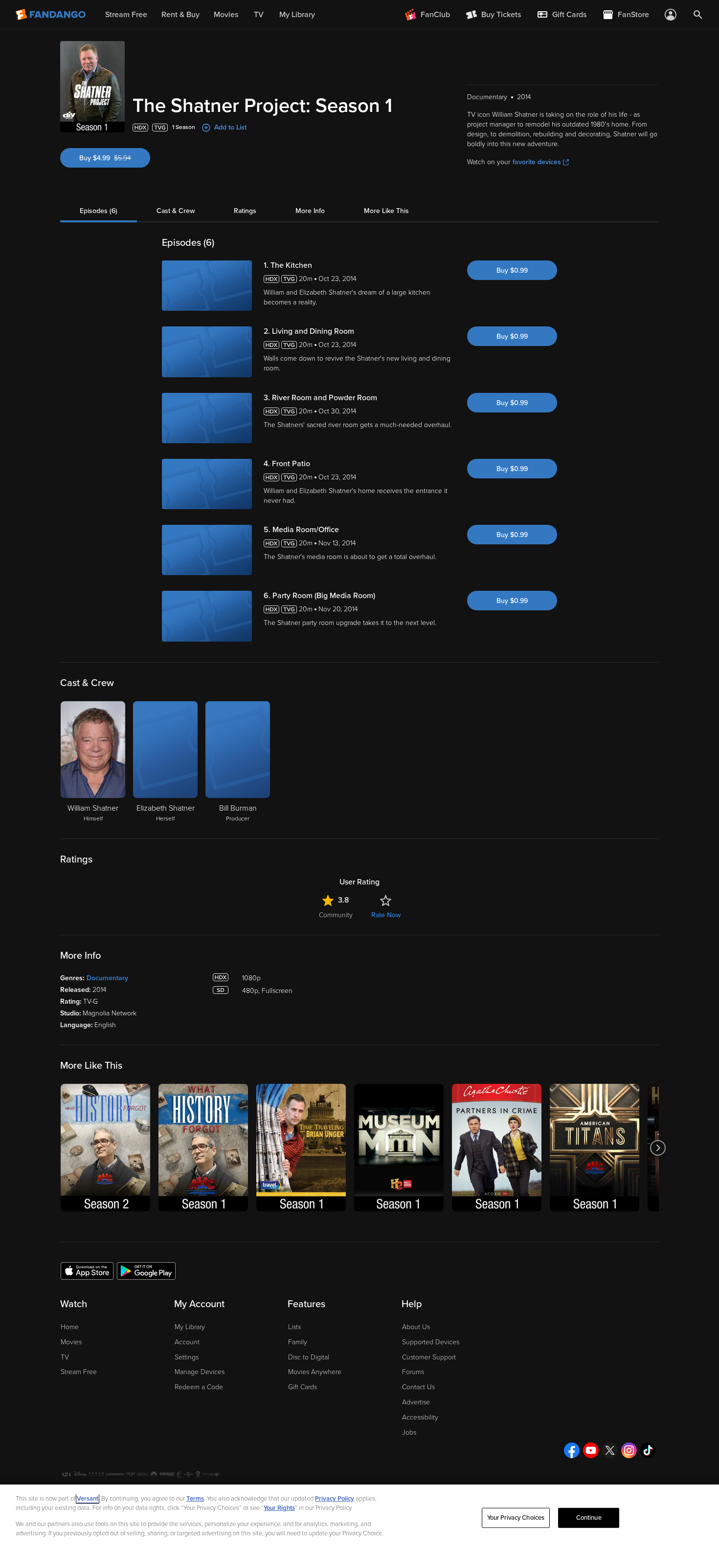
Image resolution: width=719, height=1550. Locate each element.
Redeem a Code (199, 1387)
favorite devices (537, 162)
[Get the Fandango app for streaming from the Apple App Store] (87, 1270)
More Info (310, 211)
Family (297, 1342)
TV (65, 1357)
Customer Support (429, 1357)
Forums (413, 1372)
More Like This (386, 211)
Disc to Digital (308, 1357)
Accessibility (420, 1417)
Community (336, 915)
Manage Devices (200, 1372)
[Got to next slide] (658, 1147)
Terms (195, 1499)
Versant (87, 1499)
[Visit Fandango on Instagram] (629, 1450)
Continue (589, 1518)
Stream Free (79, 1372)
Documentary (107, 978)
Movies (71, 1342)
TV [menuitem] (259, 15)
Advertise (416, 1402)
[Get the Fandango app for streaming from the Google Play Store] (146, 1270)
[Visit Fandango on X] (610, 1450)
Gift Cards (302, 1387)
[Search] (698, 14)
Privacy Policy (334, 1499)
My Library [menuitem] (297, 15)
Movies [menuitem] (226, 15)
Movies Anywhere (314, 1372)
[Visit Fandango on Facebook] (571, 1450)
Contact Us (418, 1387)
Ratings (245, 211)
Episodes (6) (98, 211)
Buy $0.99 (512, 270)
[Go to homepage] (51, 14)
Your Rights (279, 1508)
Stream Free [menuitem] (126, 15)
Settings (187, 1357)
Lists (294, 1327)
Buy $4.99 (114, 158)
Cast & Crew (176, 211)
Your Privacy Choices (516, 1518)
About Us (416, 1327)
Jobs (409, 1432)
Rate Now (386, 915)
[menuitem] (561, 14)
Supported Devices (430, 1342)
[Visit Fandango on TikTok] (648, 1450)
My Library (190, 1327)
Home (70, 1327)
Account (187, 1342)
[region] (359, 1517)
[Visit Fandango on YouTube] (591, 1450)
